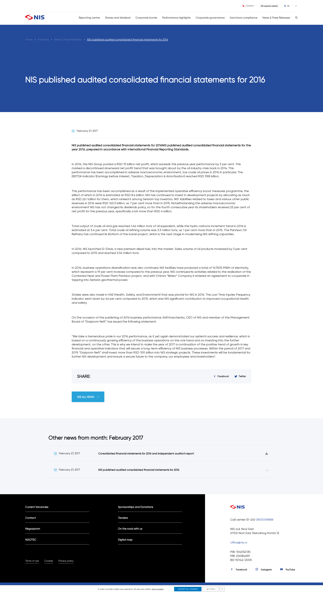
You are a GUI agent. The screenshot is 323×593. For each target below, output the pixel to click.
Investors (43, 39)
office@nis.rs (238, 542)
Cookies (48, 561)
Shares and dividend (117, 17)
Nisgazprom (32, 528)
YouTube (290, 569)
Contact (30, 517)
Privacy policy (66, 561)
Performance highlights (176, 17)
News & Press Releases (276, 17)
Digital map (125, 539)
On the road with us (130, 528)
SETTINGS (210, 589)
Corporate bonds (146, 17)
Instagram (266, 569)
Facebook (241, 569)
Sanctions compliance (243, 17)
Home (29, 39)
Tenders (123, 517)
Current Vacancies (36, 506)
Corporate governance (210, 17)
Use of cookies (158, 589)
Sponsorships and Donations (135, 506)
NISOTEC (30, 539)
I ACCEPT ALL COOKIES (188, 589)
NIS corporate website (269, 6)
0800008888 (264, 519)
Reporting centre (89, 17)
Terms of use (32, 561)
